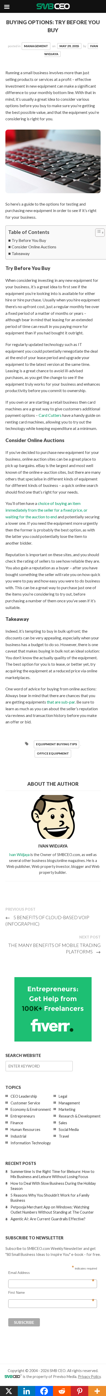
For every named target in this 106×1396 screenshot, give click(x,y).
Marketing (67, 1109)
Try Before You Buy (29, 240)
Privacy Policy (89, 1376)
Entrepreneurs (23, 1116)
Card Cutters (50, 415)
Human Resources (25, 1129)
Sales (63, 1123)
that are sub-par (61, 701)
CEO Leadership (24, 1096)
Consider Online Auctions (34, 246)
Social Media (69, 1129)
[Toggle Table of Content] (97, 232)
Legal (63, 1096)
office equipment (53, 753)
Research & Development (80, 1116)
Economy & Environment (31, 1109)
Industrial (18, 1136)
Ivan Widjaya (19, 854)
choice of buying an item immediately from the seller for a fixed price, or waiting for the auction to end (46, 510)
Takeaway (21, 253)
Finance (17, 1123)
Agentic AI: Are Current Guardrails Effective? (48, 1219)
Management (36, 46)
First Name (51, 1293)
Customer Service (25, 1103)
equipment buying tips (56, 744)
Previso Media (64, 1376)
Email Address (51, 1273)
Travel (64, 1136)
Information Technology (31, 1143)
